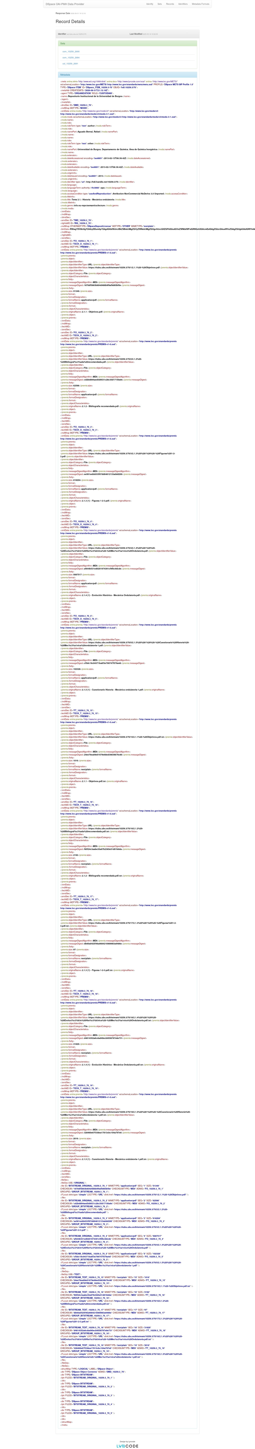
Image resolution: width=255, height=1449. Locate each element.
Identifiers (183, 3)
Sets (160, 3)
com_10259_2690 (71, 51)
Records (170, 3)
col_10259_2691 (70, 63)
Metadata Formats (200, 3)
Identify (149, 3)
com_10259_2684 (71, 57)
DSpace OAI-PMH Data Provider (65, 4)
